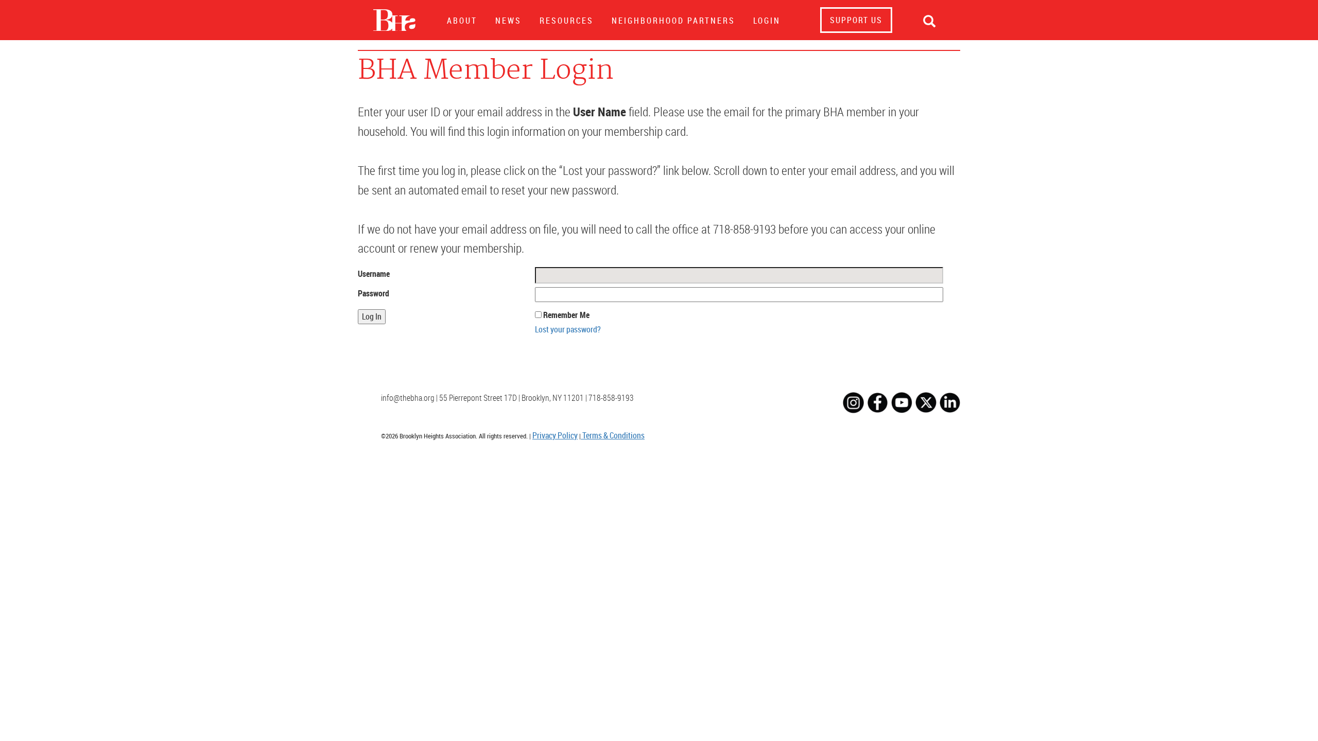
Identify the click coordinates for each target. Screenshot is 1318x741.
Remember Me (566, 315)
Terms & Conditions (613, 435)
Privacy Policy (555, 435)
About (462, 20)
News (508, 20)
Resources (567, 20)
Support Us (856, 20)
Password (373, 293)
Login (767, 20)
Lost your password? (568, 329)
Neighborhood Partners (673, 20)
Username (374, 273)
